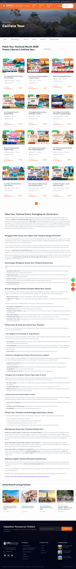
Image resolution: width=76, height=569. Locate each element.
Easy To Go (42, 39)
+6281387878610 (45, 1)
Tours (5, 39)
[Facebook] (5, 555)
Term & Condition (27, 551)
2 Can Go (25, 39)
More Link (25, 559)
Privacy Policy (26, 545)
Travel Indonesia (15, 39)
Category (4, 52)
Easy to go (43, 552)
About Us (34, 5)
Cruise (34, 39)
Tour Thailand (11, 52)
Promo (42, 545)
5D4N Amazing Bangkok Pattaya (62, 76)
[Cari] (72, 49)
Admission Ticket (54, 39)
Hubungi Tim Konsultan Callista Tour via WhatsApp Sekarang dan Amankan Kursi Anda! (27, 476)
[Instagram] (8, 555)
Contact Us (41, 5)
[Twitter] (12, 555)
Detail (20, 88)
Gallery (59, 6)
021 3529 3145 (34, 1)
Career (24, 554)
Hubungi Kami (67, 6)
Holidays (27, 6)
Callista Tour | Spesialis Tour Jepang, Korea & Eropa (29, 548)
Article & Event (49, 5)
